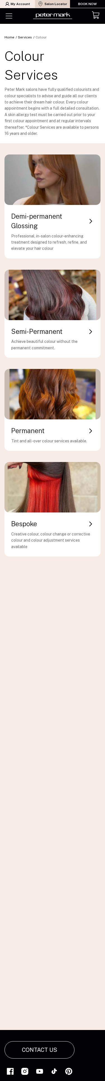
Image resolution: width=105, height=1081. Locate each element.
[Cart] (96, 16)
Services (25, 37)
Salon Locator (56, 4)
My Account (20, 4)
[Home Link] (52, 16)
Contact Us (39, 1050)
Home (9, 37)
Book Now (87, 4)
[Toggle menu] (8, 15)
